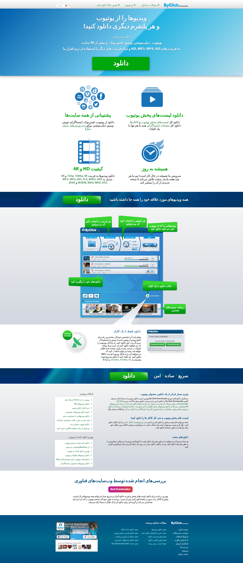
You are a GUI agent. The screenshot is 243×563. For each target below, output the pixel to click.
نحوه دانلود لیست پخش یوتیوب (126, 533)
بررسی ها (184, 547)
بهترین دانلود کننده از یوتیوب (78, 451)
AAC (105, 182)
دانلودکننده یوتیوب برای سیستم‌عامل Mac (72, 459)
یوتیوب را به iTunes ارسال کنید (77, 400)
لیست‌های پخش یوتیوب (155, 122)
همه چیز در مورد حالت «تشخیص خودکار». (72, 420)
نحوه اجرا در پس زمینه (157, 544)
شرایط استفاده (182, 537)
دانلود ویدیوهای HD (81, 404)
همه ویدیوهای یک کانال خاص (135, 422)
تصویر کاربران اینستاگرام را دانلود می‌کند (141, 409)
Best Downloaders (120, 489)
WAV (98, 182)
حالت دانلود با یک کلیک (160, 286)
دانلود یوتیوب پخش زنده (79, 424)
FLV (85, 179)
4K (86, 176)
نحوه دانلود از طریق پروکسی (126, 537)
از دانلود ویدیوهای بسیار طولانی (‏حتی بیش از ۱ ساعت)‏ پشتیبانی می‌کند (143, 407)
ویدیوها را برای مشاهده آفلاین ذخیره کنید (73, 428)
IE (130, 360)
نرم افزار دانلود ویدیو (80, 408)
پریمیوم (129, 5)
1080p (79, 176)
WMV (92, 179)
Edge (106, 360)
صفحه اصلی (183, 530)
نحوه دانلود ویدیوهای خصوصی (77, 412)
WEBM (82, 182)
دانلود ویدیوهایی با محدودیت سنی (76, 416)
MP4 (73, 179)
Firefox (123, 360)
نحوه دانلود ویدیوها (159, 530)
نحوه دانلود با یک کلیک (129, 530)
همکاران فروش (182, 544)
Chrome (115, 360)
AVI (79, 179)
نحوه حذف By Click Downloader (125, 544)
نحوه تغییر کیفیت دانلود (157, 540)
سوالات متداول (149, 5)
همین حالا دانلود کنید (107, 5)
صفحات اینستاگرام (158, 125)
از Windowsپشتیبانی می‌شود (77, 447)
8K (63, 176)
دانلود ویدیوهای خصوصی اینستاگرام (75, 464)
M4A (72, 182)
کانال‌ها (134, 122)
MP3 (65, 179)
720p (70, 176)
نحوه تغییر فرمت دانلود (157, 537)
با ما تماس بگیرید (181, 540)
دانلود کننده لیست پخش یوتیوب (77, 443)
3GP (99, 179)
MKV (91, 182)
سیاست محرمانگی (180, 533)
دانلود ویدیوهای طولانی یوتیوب (77, 455)
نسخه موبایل (183, 554)
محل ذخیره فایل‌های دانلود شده (153, 533)
